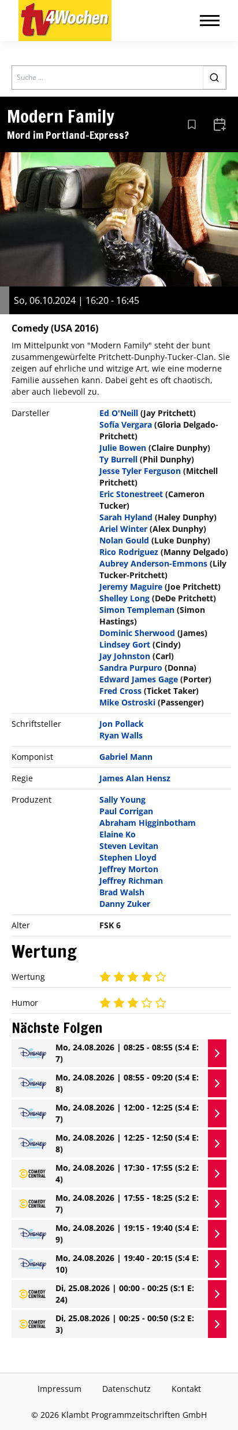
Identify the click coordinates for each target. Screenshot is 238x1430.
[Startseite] (65, 20)
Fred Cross (120, 690)
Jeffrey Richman (131, 880)
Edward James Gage (138, 679)
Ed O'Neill (118, 412)
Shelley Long (124, 598)
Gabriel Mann (126, 756)
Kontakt (186, 1388)
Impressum (59, 1388)
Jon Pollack (121, 723)
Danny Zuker (124, 903)
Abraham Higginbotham (147, 822)
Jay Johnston (124, 655)
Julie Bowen (122, 447)
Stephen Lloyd (128, 857)
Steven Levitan (128, 845)
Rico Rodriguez (128, 551)
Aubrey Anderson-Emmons (153, 563)
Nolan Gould (124, 540)
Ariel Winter (123, 528)
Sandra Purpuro (130, 667)
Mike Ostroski (127, 702)
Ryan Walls (121, 735)
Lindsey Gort (124, 644)
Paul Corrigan (126, 811)
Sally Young (122, 799)
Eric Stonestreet (131, 493)
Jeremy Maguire (130, 586)
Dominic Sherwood (137, 632)
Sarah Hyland (126, 517)
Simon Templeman (136, 609)
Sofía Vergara (125, 424)
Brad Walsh (121, 892)
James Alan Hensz (134, 778)
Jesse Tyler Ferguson (140, 470)
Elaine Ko (117, 834)
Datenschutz (126, 1388)
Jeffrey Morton (128, 868)
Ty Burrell (118, 459)
